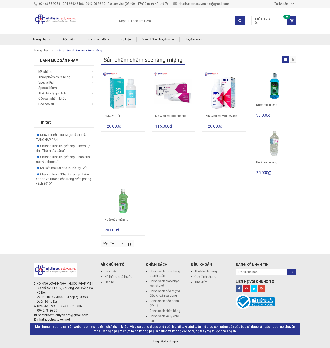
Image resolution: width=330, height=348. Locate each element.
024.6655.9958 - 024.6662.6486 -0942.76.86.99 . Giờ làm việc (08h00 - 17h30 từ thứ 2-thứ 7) (103, 4)
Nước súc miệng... (267, 104)
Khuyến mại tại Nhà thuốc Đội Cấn (63, 168)
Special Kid (46, 82)
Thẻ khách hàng (205, 271)
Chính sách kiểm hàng (165, 311)
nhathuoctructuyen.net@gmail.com (203, 4)
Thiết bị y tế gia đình (52, 93)
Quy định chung (205, 276)
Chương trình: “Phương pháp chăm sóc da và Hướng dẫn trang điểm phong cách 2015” (63, 178)
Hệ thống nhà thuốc (118, 276)
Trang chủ (40, 39)
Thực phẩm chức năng (54, 77)
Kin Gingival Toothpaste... (171, 115)
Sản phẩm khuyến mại (158, 39)
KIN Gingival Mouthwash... (222, 115)
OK (291, 272)
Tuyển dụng (193, 39)
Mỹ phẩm (45, 71)
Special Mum (47, 88)
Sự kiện (126, 39)
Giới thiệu (68, 39)
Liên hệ (109, 282)
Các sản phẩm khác (52, 98)
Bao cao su (46, 104)
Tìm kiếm (200, 282)
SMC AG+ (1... (113, 115)
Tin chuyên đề (96, 39)
